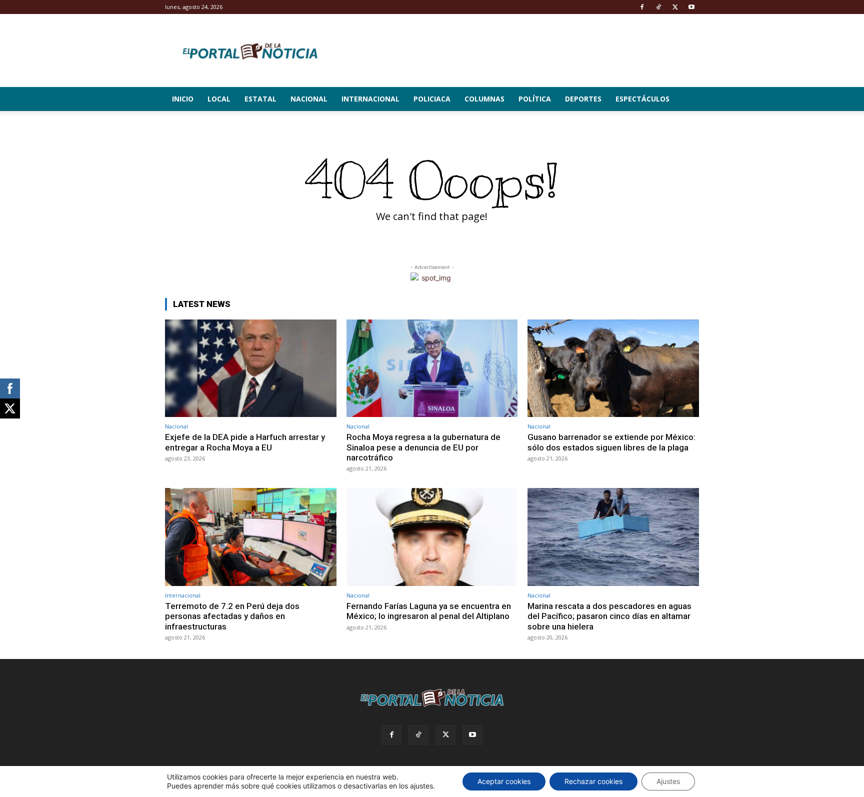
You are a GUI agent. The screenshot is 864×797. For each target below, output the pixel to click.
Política (534, 99)
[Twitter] (675, 7)
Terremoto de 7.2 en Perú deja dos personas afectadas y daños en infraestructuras (232, 616)
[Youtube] (691, 7)
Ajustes (668, 781)
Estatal (260, 99)
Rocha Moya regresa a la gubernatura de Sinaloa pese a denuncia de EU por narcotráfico (423, 447)
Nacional (309, 99)
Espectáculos (643, 99)
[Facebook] (642, 7)
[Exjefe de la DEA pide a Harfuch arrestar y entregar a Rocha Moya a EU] (250, 368)
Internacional (371, 99)
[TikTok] (658, 7)
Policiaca (432, 99)
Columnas (484, 99)
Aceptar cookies (504, 781)
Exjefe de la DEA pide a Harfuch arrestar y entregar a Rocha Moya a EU (245, 442)
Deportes (583, 99)
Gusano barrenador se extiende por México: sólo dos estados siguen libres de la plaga (612, 442)
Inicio (183, 99)
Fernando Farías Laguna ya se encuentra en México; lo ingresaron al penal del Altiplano (428, 611)
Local (219, 99)
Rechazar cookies (593, 781)
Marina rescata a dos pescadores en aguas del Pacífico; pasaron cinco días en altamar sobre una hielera (610, 616)
